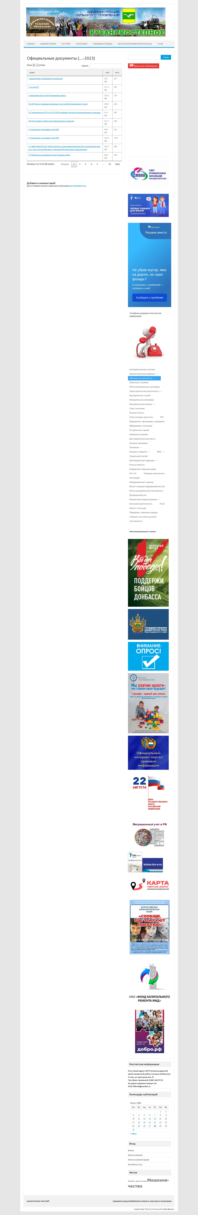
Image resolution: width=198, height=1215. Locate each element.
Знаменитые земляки (138, 434)
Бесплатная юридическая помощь (135, 44)
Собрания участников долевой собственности (142, 517)
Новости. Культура (137, 508)
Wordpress (169, 1209)
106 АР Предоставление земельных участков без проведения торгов (57, 104)
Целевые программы (138, 443)
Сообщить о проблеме (149, 297)
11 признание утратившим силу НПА (43, 130)
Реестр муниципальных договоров (144, 387)
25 (139, 1126)
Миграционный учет (138, 495)
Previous (65, 164)
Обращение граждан (102, 44)
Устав (160, 44)
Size (107, 73)
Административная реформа (142, 374)
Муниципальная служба (139, 395)
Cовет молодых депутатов (141, 417)
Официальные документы (140, 378)
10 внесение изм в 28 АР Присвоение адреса (47, 95)
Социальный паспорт (138, 456)
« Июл (133, 1134)
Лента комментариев (138, 1160)
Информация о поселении (140, 426)
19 (144, 1122)
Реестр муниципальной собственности (146, 491)
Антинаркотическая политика (142, 369)
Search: (85, 66)
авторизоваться (78, 186)
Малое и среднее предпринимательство (147, 486)
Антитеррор (134, 478)
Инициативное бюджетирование (143, 499)
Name (32, 73)
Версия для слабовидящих (146, 66)
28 (155, 1126)
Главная (30, 44)
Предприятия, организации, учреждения (147, 421)
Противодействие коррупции (141, 460)
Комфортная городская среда (142, 469)
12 (144, 1119)
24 (133, 1126)
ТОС (162, 417)
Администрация (48, 44)
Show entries (36, 65)
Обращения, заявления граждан (143, 512)
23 (166, 1122)
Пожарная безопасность (154, 473)
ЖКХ (159, 452)
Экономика (81, 44)
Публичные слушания (138, 382)
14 (155, 1119)
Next (118, 164)
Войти (131, 1150)
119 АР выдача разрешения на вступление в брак (49, 155)
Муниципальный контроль (140, 404)
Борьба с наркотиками (137, 1181)
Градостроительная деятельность (144, 391)
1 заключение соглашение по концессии (45, 79)
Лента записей (135, 1155)
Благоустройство (137, 465)
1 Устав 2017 (33, 87)
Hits (117, 73)
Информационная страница (141, 482)
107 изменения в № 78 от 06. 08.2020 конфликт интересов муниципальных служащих (64, 113)
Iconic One (139, 1209)
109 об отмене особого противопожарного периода (51, 121)
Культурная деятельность (140, 504)
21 (155, 1122)
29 (110, 164)
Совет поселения (137, 408)
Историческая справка (139, 430)
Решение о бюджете (138, 452)
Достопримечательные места (142, 439)
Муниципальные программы (141, 400)
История (66, 44)
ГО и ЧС (133, 473)
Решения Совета (136, 413)
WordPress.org (135, 1164)
